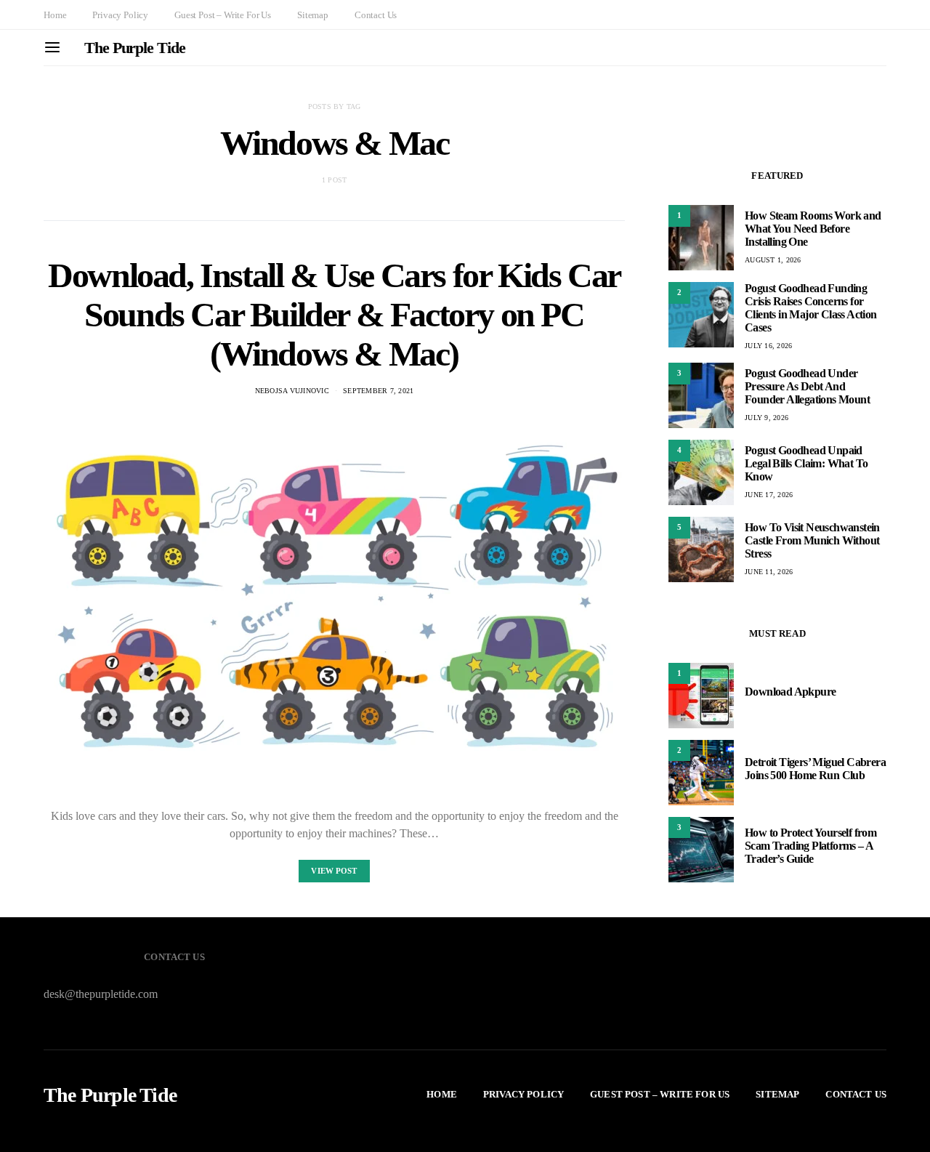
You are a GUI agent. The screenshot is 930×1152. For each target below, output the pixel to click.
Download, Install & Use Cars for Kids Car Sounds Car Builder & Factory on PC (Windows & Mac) (334, 314)
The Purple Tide (134, 48)
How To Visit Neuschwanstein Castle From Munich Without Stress (812, 540)
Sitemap (312, 14)
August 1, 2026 (773, 260)
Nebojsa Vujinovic (292, 391)
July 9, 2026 (766, 418)
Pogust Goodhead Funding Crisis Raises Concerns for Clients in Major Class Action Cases (811, 308)
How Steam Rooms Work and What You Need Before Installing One (813, 228)
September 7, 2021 (378, 391)
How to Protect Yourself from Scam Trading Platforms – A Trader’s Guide (810, 846)
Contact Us (376, 14)
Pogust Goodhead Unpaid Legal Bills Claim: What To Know (806, 463)
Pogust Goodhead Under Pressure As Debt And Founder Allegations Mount (807, 386)
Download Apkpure (790, 692)
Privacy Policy (120, 14)
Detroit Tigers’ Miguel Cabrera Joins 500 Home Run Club (815, 769)
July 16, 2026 (768, 346)
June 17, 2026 (769, 495)
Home (55, 14)
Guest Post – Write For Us (222, 14)
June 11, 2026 (769, 572)
